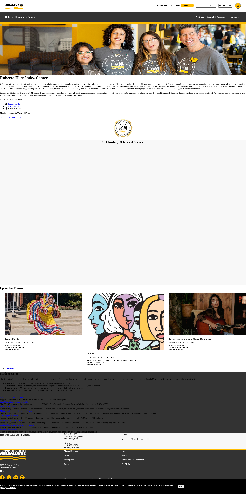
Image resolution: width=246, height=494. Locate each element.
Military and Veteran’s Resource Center (16, 411)
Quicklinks (224, 6)
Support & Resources (216, 17)
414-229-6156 (13, 106)
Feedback (112, 479)
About (234, 17)
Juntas (90, 353)
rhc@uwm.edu (14, 104)
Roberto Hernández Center (11, 420)
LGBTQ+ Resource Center (11, 406)
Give (178, 5)
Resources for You (205, 6)
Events (124, 455)
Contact (5, 471)
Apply (185, 5)
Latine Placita (12, 339)
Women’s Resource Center (11, 429)
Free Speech (69, 460)
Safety (66, 455)
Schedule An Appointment (10, 117)
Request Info (162, 5)
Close (181, 487)
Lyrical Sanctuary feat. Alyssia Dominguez (190, 339)
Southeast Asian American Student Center (17, 425)
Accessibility (96, 479)
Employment (69, 464)
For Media (126, 464)
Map (68, 443)
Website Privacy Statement (74, 479)
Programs (200, 17)
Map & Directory (71, 451)
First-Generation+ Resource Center (14, 402)
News (124, 451)
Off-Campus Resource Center (12, 416)
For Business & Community (133, 460)
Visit (171, 5)
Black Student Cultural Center (12, 397)
